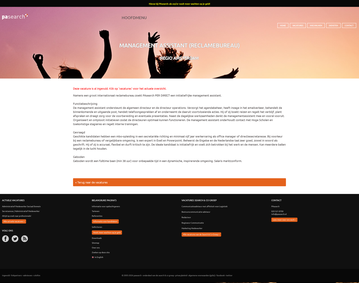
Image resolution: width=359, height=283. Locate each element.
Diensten (333, 25)
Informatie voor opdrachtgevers (106, 206)
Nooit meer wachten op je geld (107, 232)
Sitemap (95, 242)
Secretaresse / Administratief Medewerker (21, 211)
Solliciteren (97, 227)
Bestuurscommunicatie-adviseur (196, 211)
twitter (229, 275)
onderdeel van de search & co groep (158, 275)
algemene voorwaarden (198, 275)
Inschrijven (316, 25)
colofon (37, 275)
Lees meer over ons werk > (284, 219)
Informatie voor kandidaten (105, 221)
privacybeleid (181, 275)
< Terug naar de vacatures (91, 182)
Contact (349, 25)
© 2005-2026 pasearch (131, 275)
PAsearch (15, 16)
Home (283, 25)
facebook (221, 275)
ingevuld (6, 275)
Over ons (96, 247)
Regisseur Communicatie (193, 222)
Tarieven (95, 211)
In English (99, 257)
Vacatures (298, 25)
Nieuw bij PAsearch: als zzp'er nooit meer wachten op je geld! (179, 3)
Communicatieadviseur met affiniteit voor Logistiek (204, 206)
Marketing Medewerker (192, 228)
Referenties (97, 216)
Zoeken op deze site (101, 252)
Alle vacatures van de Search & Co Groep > (201, 234)
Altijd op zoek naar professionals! (16, 216)
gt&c (212, 275)
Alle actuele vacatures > (14, 221)
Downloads (97, 238)
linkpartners (16, 275)
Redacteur (186, 217)
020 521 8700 (277, 211)
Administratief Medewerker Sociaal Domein (21, 206)
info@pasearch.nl (279, 214)
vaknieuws (27, 275)
